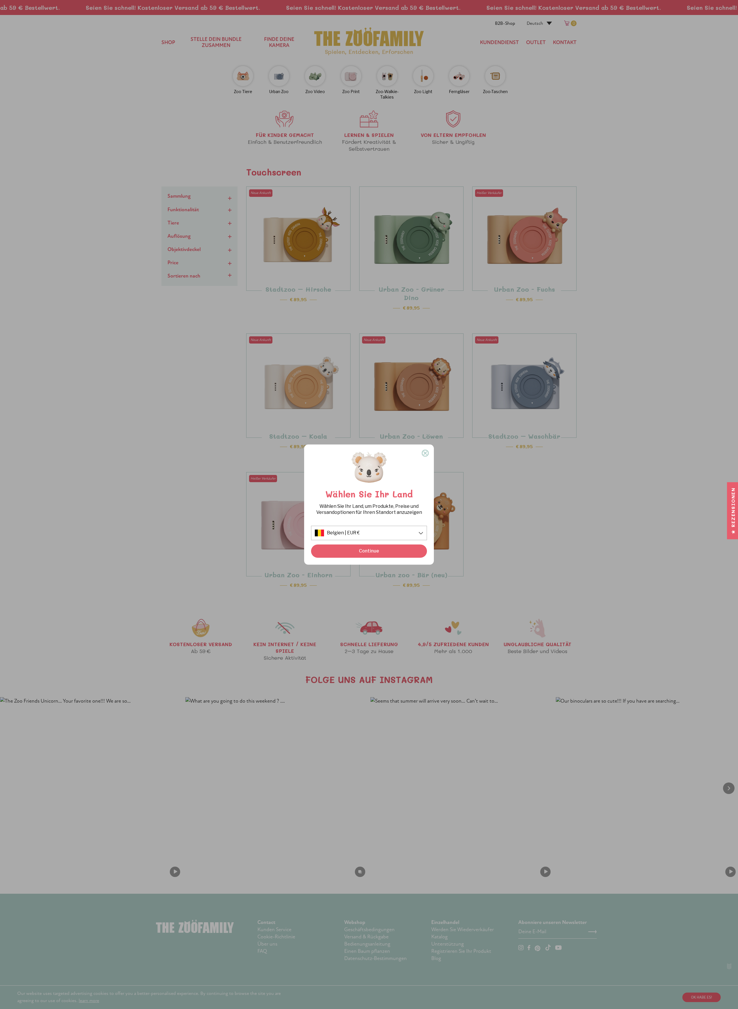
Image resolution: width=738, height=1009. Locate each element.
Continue (369, 551)
